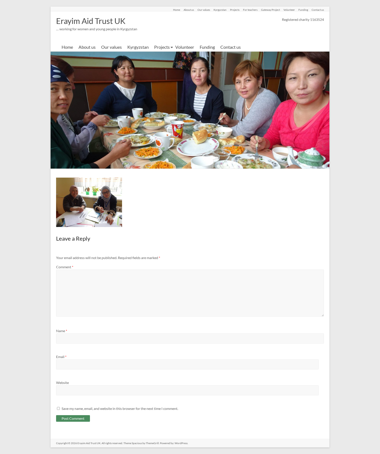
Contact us (318, 9)
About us (189, 9)
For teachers (250, 9)
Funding (303, 9)
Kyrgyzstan (220, 9)
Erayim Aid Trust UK (91, 21)
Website (62, 382)
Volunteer (289, 9)
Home (176, 9)
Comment (64, 267)
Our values (203, 9)
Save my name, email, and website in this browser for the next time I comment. (120, 408)
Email (61, 357)
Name (61, 331)
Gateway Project (270, 9)
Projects (234, 9)
